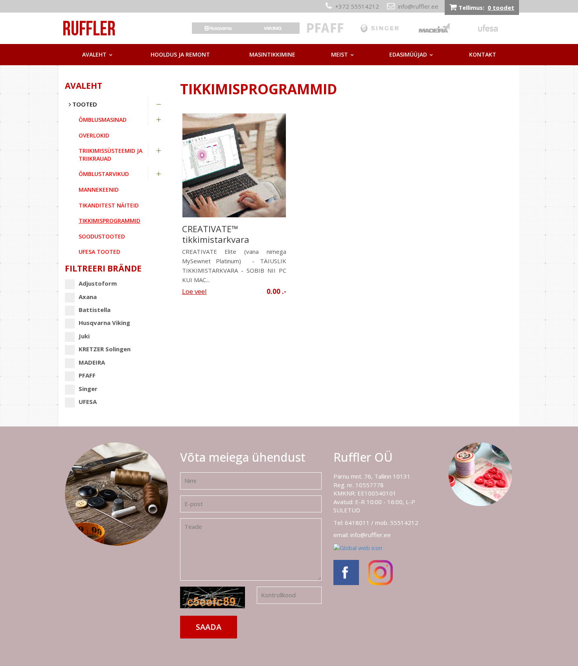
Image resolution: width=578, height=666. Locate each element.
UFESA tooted (99, 251)
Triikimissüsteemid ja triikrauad (110, 154)
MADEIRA (92, 362)
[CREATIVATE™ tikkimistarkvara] (234, 165)
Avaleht (94, 54)
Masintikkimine (272, 54)
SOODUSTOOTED (102, 236)
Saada (208, 627)
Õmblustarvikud (104, 174)
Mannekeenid (99, 189)
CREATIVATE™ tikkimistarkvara (215, 234)
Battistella (94, 310)
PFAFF (87, 375)
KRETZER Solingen (105, 349)
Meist (339, 54)
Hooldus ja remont (180, 54)
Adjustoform (98, 283)
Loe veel (194, 291)
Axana (88, 297)
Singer (88, 389)
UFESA (88, 401)
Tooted (84, 104)
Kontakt (482, 54)
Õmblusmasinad (103, 119)
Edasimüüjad (408, 54)
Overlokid (94, 135)
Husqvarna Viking (104, 323)
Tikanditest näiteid (109, 205)
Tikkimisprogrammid (109, 220)
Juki (84, 336)
